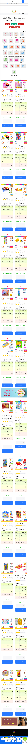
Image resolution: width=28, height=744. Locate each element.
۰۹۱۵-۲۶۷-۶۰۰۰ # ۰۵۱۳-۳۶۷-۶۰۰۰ (15, 4)
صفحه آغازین (23, 14)
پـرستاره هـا (11, 27)
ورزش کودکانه (24, 743)
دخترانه (13, 737)
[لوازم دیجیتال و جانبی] (22, 34)
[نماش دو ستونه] (23, 31)
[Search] (13, 2)
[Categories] (19, 1)
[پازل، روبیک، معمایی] (23, 66)
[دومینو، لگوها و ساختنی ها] (16, 53)
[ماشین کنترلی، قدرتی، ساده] (11, 40)
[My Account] (5, 2)
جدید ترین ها (21, 24)
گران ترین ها (17, 27)
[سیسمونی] (16, 34)
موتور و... (2, 739)
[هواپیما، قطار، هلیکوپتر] (11, 47)
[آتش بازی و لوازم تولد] (17, 47)
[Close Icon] (1, 2)
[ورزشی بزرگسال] (5, 53)
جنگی (17, 737)
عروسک (10, 737)
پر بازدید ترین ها (14, 24)
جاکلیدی (10, 739)
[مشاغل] (5, 34)
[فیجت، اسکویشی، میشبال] (5, 66)
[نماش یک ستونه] (25, 31)
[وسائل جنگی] (23, 47)
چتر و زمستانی (24, 741)
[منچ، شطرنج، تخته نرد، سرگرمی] (10, 53)
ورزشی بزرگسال (8, 741)
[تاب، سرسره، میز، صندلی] (12, 66)
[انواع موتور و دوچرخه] (22, 53)
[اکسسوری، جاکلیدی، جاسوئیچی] (5, 47)
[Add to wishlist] (20, 79)
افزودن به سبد (19, 125)
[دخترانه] (4, 40)
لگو (15, 741)
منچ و (13, 741)
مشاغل (6, 737)
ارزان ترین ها (7, 24)
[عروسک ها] (17, 40)
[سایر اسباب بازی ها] (14, 72)
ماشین (18, 739)
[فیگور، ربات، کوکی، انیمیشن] (22, 40)
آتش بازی (14, 739)
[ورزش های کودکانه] (22, 59)
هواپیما (6, 739)
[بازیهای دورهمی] (5, 59)
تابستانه (21, 739)
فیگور (4, 737)
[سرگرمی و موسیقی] (16, 59)
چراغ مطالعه (19, 741)
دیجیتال (20, 737)
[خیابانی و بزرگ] (17, 66)
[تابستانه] (10, 34)
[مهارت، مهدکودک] (11, 59)
